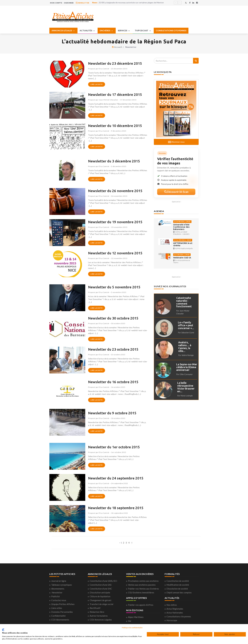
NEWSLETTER (83, 3)
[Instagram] (197, 3)
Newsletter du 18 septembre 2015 (115, 508)
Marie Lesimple (187, 395)
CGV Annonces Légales (101, 619)
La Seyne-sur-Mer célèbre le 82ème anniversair (186, 367)
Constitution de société (177, 581)
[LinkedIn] (193, 3)
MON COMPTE (56, 3)
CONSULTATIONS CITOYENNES (171, 30)
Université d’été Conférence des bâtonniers (181, 226)
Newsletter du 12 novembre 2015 (115, 253)
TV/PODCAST (142, 30)
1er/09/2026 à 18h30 (183, 240)
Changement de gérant (100, 600)
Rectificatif (95, 608)
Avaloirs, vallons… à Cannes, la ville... (184, 346)
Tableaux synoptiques (61, 584)
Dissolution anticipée (100, 592)
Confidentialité (58, 615)
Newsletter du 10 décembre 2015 (115, 126)
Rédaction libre (97, 612)
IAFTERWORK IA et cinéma (182, 244)
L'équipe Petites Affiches (62, 604)
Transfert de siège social (101, 604)
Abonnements (57, 588)
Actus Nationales (174, 612)
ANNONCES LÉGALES (62, 30)
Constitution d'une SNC (101, 588)
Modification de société (177, 584)
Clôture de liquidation (100, 596)
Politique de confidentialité (132, 627)
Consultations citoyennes (178, 616)
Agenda (159, 211)
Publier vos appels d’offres (140, 605)
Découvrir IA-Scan (177, 191)
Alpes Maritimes (136, 617)
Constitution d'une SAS (101, 584)
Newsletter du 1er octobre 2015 (114, 447)
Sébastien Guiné (187, 332)
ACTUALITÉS (86, 30)
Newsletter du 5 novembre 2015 (114, 287)
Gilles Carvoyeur (186, 374)
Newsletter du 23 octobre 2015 (113, 349)
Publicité (55, 596)
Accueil (118, 47)
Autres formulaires (99, 615)
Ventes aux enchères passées (142, 584)
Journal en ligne (58, 581)
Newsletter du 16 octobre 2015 (113, 382)
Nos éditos (171, 605)
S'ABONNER (69, 3)
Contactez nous (58, 600)
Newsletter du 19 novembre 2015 (115, 222)
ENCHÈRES (105, 30)
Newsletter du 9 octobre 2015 (112, 413)
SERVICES (123, 30)
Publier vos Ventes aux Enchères (143, 588)
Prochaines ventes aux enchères (143, 581)
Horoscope (171, 620)
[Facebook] (189, 3)
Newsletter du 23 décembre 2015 (115, 63)
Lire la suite (97, 84)
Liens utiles (56, 608)
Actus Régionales (174, 608)
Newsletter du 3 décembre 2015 (114, 161)
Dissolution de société (177, 588)
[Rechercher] (196, 61)
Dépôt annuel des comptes (179, 592)
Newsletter (57, 592)
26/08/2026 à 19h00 (183, 221)
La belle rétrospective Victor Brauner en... (185, 387)
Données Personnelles (62, 612)
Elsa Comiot (104, 69)
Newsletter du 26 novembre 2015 (115, 191)
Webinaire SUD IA (182, 257)
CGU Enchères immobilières (141, 592)
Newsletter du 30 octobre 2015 (113, 318)
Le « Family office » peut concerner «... (186, 325)
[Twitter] (186, 3)
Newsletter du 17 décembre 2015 (115, 95)
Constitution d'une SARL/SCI (103, 581)
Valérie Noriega (188, 355)
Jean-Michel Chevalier (108, 100)
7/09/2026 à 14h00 (182, 254)
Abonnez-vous (178, 142)
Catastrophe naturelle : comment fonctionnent (184, 302)
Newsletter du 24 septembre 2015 (115, 478)
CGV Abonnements (60, 619)
